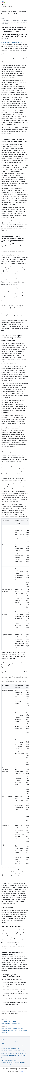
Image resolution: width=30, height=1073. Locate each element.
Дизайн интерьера (20, 1062)
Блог (2, 1039)
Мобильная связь (19, 14)
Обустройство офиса (7, 1060)
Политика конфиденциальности (10, 1048)
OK (21, 1071)
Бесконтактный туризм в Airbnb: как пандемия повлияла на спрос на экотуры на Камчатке (14, 1029)
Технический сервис (7, 14)
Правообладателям (6, 1050)
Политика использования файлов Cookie (12, 1046)
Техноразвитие (22, 11)
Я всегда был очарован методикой (11, 42)
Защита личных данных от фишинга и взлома (14, 9)
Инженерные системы (7, 1062)
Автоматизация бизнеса (7, 1065)
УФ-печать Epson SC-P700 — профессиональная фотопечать (10, 1021)
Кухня (15, 1060)
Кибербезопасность (6, 6)
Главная (3, 18)
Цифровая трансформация (8, 11)
